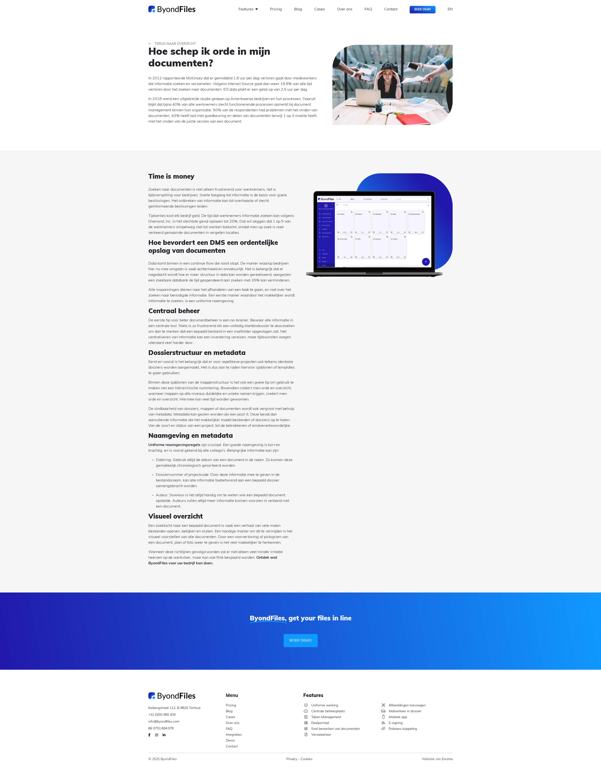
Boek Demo (422, 9)
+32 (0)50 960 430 (162, 715)
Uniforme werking (324, 705)
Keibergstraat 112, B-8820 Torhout (174, 708)
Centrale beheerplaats (327, 711)
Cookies (306, 759)
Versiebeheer (320, 735)
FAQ (368, 9)
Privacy (291, 759)
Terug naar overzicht (175, 44)
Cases (319, 9)
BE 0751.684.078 (160, 728)
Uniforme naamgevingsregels (174, 445)
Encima (447, 759)
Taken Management (325, 717)
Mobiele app (397, 717)
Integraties (234, 735)
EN (450, 9)
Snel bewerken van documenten (335, 729)
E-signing (395, 723)
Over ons (344, 9)
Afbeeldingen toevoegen (407, 705)
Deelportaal (319, 723)
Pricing (276, 9)
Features (246, 9)
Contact (390, 9)
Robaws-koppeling (402, 729)
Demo (230, 740)
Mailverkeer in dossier (404, 711)
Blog (298, 9)
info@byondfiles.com (163, 721)
